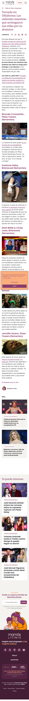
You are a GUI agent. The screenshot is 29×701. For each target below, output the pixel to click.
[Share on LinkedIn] (18, 34)
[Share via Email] (25, 34)
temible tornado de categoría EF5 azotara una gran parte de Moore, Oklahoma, (14, 44)
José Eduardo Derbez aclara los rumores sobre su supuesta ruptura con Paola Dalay (14, 507)
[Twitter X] (10, 650)
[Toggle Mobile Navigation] (3, 3)
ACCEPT (14, 286)
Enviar (24, 602)
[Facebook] (5, 650)
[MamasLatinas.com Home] (10, 3)
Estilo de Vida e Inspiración (13, 8)
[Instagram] (19, 650)
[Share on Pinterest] (22, 34)
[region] (14, 280)
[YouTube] (24, 650)
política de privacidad (16, 608)
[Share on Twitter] (15, 34)
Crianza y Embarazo (9, 446)
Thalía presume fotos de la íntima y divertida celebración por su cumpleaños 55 (14, 422)
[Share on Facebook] (12, 34)
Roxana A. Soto (12, 388)
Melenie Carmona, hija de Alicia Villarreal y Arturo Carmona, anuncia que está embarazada (14, 452)
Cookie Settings (14, 282)
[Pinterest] (14, 650)
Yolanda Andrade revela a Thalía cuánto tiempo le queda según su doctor (14, 540)
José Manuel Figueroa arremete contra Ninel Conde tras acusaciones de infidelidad (14, 573)
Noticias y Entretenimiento (10, 416)
